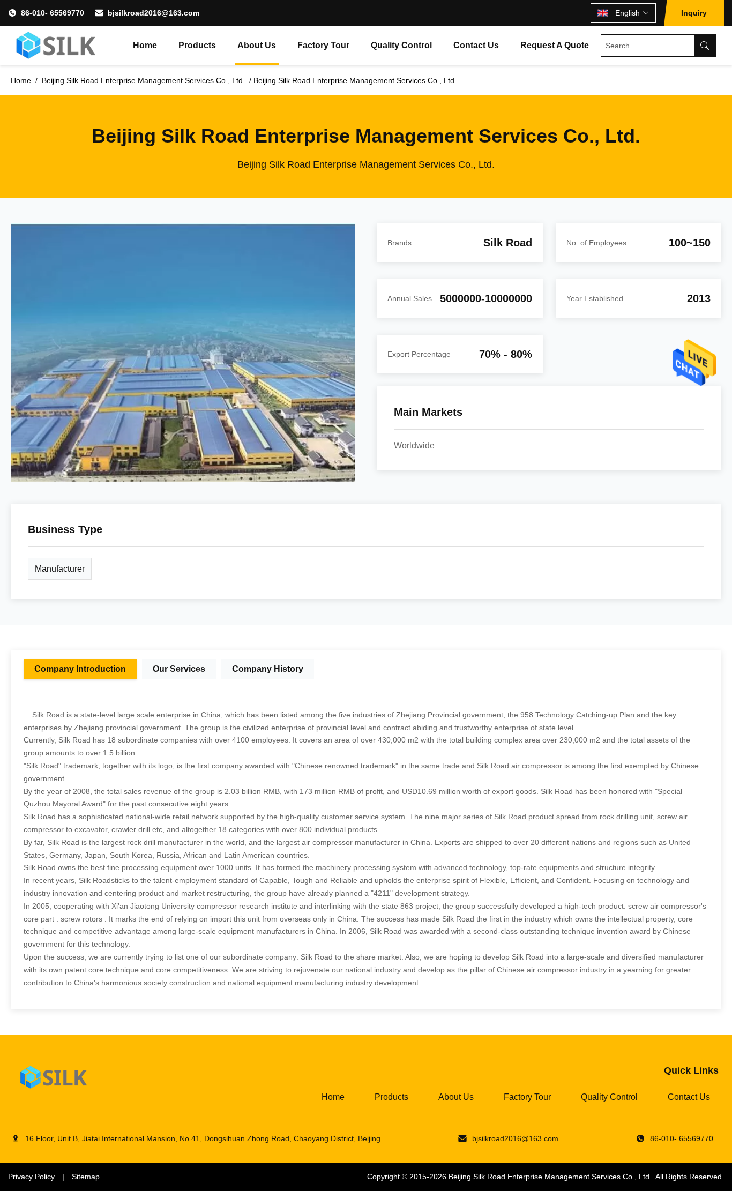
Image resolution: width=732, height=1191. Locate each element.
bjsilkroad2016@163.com (153, 13)
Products (197, 45)
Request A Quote (554, 45)
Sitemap (86, 1176)
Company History (267, 668)
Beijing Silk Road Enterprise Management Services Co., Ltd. (550, 1176)
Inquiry (694, 13)
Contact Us (476, 45)
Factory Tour (323, 45)
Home (145, 45)
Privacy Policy (31, 1176)
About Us (256, 45)
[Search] (704, 45)
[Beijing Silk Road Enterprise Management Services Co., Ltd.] (57, 45)
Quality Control (401, 45)
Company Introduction (80, 668)
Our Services (179, 668)
